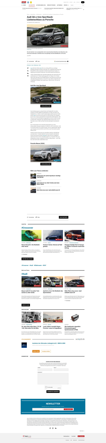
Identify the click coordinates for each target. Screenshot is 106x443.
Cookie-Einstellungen (81, 440)
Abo (83, 2)
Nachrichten (32, 5)
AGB (71, 440)
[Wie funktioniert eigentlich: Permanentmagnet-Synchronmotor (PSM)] (74, 317)
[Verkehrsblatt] (30, 2)
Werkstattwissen (51, 5)
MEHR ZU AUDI (25, 305)
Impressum (67, 440)
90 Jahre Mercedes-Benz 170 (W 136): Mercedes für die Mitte (31, 327)
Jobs (74, 2)
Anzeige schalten (46, 351)
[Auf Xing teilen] (27, 75)
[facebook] (50, 428)
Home (28, 14)
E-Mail (39, 367)
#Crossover (27, 227)
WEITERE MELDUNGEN (27, 258)
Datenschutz (75, 440)
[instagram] (52, 428)
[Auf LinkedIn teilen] (27, 73)
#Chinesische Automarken (73, 242)
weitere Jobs (36, 351)
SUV (41, 68)
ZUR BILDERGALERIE (45, 106)
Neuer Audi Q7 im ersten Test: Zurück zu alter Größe (30, 291)
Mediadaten (66, 436)
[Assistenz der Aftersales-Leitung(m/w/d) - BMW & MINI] (24, 345)
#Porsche (49, 324)
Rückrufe (66, 5)
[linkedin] (55, 428)
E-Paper (70, 2)
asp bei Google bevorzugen (61, 61)
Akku (34, 115)
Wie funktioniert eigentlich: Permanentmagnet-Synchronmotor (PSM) (73, 328)
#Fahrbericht (28, 288)
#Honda (49, 242)
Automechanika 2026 (41, 5)
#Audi (31, 265)
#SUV (44, 265)
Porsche (44, 135)
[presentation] (83, 9)
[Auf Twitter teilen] (27, 70)
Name (55, 367)
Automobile (59, 5)
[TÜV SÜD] (27, 2)
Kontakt (78, 2)
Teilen (38, 61)
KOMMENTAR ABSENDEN (53, 391)
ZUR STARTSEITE (63, 217)
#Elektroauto (28, 242)
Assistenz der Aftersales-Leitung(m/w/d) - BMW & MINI (48, 343)
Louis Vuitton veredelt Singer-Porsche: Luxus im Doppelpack (52, 327)
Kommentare (31, 61)
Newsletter (66, 2)
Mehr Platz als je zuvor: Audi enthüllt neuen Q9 (73, 291)
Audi (31, 68)
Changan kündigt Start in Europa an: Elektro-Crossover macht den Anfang (74, 246)
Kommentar (40, 372)
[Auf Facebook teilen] (27, 68)
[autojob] (80, 339)
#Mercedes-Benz (29, 324)
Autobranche (38, 14)
